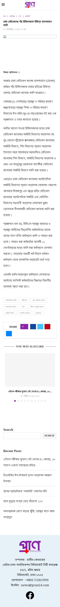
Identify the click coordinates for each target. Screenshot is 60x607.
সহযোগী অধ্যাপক (25, 313)
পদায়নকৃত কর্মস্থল (11, 307)
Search (8, 429)
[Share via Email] (9, 333)
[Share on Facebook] (33, 326)
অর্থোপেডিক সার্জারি (11, 300)
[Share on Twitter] (40, 326)
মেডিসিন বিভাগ (10, 313)
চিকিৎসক (24, 300)
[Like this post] (25, 326)
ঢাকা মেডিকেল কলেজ (39, 300)
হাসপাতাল (38, 313)
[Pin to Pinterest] (47, 326)
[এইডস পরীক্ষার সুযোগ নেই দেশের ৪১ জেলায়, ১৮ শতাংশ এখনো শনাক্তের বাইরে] (30, 369)
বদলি (23, 307)
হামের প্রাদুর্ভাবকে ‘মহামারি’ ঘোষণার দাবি (25, 491)
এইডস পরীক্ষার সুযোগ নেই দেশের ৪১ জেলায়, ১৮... (30, 391)
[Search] (56, 5)
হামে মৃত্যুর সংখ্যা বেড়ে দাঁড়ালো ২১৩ (23, 501)
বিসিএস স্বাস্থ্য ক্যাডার (36, 307)
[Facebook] (30, 595)
